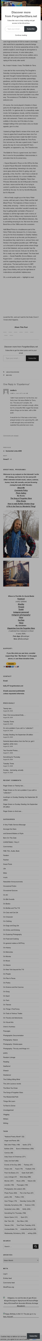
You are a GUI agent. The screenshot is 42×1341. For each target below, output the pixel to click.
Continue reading (21, 35)
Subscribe (31, 29)
